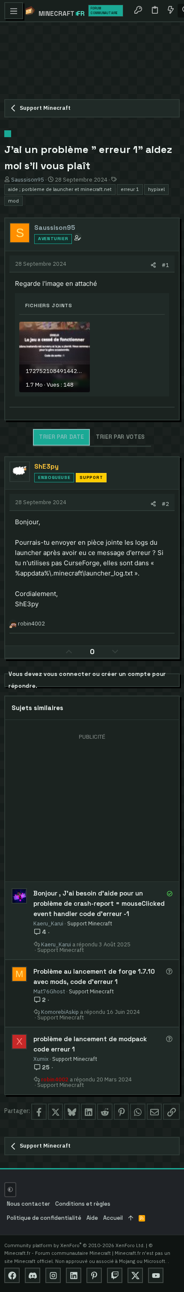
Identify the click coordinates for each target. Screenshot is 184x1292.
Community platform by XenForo (74, 1245)
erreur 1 (130, 189)
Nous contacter (28, 1203)
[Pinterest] (94, 1275)
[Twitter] (135, 1275)
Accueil (113, 1218)
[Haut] (130, 1218)
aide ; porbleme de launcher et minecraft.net (60, 189)
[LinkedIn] (73, 1275)
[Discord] (32, 1275)
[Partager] (153, 265)
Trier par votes (120, 436)
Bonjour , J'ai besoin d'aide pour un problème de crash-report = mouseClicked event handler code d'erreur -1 (99, 903)
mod (13, 200)
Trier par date (61, 436)
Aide (92, 1218)
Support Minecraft (89, 923)
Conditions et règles (82, 1203)
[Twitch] (114, 1275)
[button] (13, 10)
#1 (165, 264)
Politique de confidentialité (44, 1218)
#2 (165, 503)
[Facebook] (12, 1275)
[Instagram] (53, 1275)
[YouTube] (155, 1275)
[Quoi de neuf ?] (170, 11)
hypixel (156, 189)
